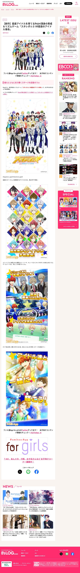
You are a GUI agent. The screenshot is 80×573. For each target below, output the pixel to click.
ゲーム (12, 9)
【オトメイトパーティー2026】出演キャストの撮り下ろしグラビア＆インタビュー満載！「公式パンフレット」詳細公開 (15, 533)
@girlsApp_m (35, 75)
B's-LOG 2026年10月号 (68, 50)
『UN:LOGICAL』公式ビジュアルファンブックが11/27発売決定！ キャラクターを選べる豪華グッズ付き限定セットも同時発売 (41, 509)
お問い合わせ (16, 563)
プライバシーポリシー (26, 563)
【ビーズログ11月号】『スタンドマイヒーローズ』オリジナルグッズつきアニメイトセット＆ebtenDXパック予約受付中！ (15, 509)
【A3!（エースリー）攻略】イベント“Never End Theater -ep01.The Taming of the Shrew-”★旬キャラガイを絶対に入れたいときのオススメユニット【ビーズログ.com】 (41, 534)
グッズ (56, 3)
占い (61, 3)
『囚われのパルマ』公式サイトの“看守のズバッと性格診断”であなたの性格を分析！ (69, 117)
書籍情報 (49, 3)
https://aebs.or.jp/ (61, 565)
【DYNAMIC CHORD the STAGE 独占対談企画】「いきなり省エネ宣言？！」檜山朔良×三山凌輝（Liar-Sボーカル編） (70, 137)
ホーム (2, 9)
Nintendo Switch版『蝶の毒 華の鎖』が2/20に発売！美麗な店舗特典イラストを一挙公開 (70, 97)
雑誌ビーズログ (40, 3)
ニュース (31, 3)
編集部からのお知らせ (40, 556)
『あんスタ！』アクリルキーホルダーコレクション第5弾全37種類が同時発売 (70, 160)
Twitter (25, 73)
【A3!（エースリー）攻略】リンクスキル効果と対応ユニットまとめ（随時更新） (70, 179)
